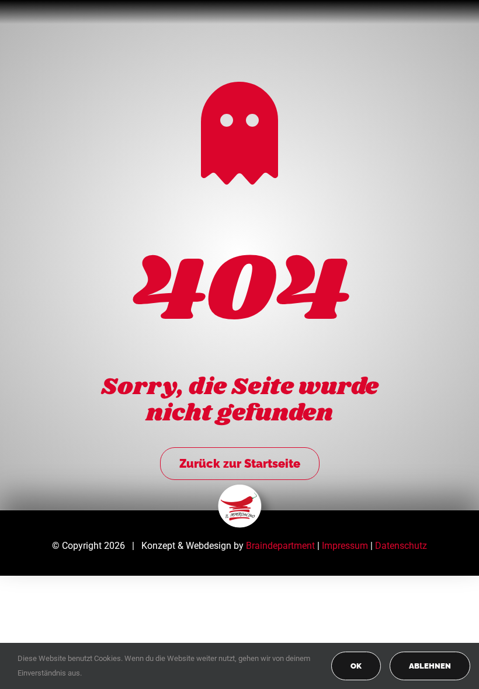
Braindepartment (280, 545)
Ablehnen (430, 666)
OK (356, 666)
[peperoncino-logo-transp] (240, 488)
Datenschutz (401, 545)
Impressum (345, 545)
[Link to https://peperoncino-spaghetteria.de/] (239, 133)
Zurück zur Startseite (239, 464)
